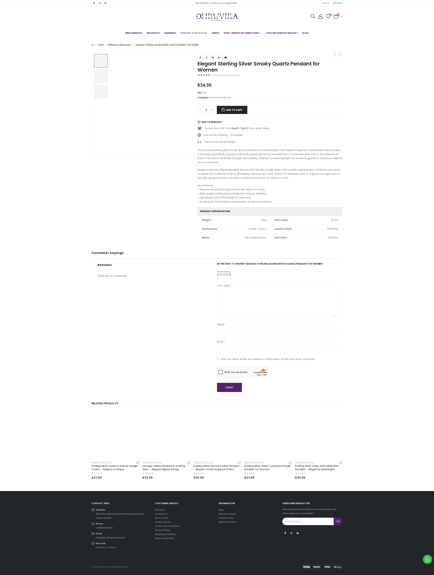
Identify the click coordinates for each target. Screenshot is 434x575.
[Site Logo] (217, 16)
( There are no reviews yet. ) (225, 75)
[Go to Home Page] (93, 45)
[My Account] (320, 16)
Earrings (170, 33)
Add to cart (234, 110)
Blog (305, 33)
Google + (219, 57)
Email (225, 57)
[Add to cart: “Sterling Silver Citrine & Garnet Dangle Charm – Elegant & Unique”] (133, 417)
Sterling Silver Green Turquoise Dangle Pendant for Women (267, 467)
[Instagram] (105, 3)
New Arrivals (133, 33)
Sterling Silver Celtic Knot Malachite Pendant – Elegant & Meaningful (316, 467)
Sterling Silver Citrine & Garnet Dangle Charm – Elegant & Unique (115, 467)
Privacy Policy (162, 530)
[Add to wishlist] (137, 462)
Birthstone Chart (227, 522)
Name (221, 324)
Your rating (224, 271)
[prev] (335, 54)
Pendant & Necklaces (193, 33)
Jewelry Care (226, 518)
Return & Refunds (164, 538)
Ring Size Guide (227, 513)
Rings (215, 33)
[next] (340, 54)
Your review (225, 285)
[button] (312, 16)
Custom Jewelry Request (282, 33)
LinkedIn (213, 57)
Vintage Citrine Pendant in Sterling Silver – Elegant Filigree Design (163, 467)
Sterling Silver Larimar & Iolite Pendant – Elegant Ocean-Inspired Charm (216, 467)
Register (337, 3)
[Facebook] (94, 3)
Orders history (163, 522)
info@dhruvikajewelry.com (110, 537)
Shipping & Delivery (165, 534)
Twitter (206, 57)
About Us (160, 509)
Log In (325, 3)
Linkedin (297, 533)
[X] (99, 3)
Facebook (200, 57)
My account (161, 518)
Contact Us (161, 513)
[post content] (115, 435)
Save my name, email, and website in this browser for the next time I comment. (268, 359)
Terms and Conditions (167, 526)
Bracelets (153, 33)
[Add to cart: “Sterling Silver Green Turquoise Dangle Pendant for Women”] (286, 417)
